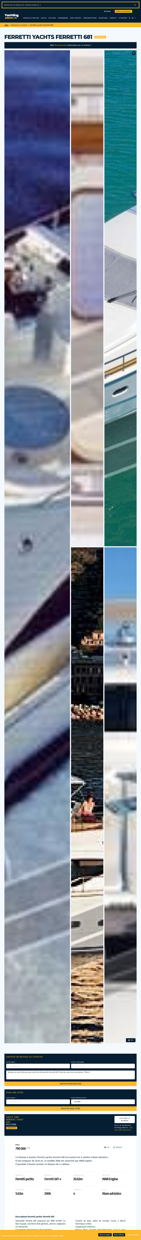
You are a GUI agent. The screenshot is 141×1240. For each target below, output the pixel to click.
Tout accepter (105, 1235)
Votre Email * (11, 1062)
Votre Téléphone (77, 1062)
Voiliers (52, 18)
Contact (113, 18)
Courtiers (103, 18)
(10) (131, 1040)
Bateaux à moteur (31, 18)
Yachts (44, 18)
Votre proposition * (79, 1098)
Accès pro (107, 11)
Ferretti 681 (51, 1179)
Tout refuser (119, 1235)
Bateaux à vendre (19, 25)
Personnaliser (133, 1235)
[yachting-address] (11, 16)
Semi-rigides (75, 18)
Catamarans (63, 18)
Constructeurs (90, 18)
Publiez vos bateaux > (123, 11)
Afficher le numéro (124, 1119)
